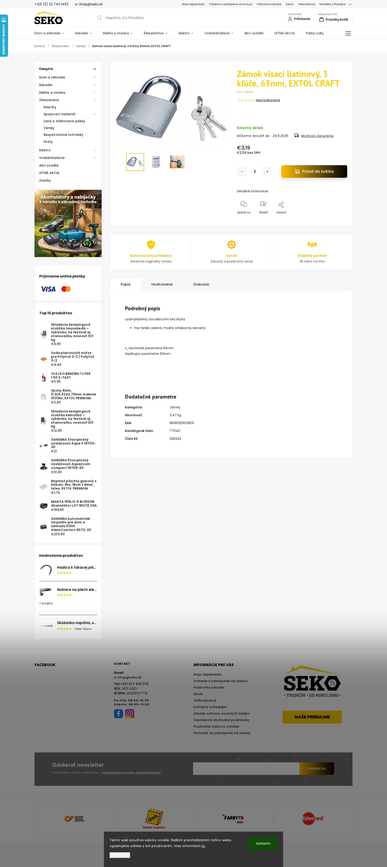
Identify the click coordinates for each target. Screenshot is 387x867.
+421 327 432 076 (134, 684)
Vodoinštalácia (51, 158)
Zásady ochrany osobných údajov (221, 713)
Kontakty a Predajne (333, 4)
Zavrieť (338, 220)
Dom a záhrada (52, 77)
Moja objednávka (193, 4)
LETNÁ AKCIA (49, 173)
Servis (290, 4)
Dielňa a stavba (52, 92)
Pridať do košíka (318, 171)
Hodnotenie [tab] (162, 284)
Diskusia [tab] (201, 284)
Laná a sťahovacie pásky (64, 121)
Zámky (49, 128)
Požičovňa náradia (269, 4)
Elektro (45, 150)
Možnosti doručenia (317, 136)
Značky (45, 180)
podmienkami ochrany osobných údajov (131, 772)
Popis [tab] (126, 284)
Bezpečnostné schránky (63, 134)
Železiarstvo (49, 100)
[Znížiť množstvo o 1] (242, 171)
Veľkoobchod (306, 4)
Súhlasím (263, 843)
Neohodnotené (268, 100)
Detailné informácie (252, 191)
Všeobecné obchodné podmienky (221, 720)
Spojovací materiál (59, 114)
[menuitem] (51, 33)
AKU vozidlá (48, 165)
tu (203, 845)
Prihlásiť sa (317, 768)
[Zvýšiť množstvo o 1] (267, 171)
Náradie (45, 85)
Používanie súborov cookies (216, 726)
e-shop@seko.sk (128, 677)
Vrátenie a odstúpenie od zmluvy (230, 4)
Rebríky (50, 107)
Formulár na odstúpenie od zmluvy (222, 733)
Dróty (48, 141)
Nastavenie (119, 855)
